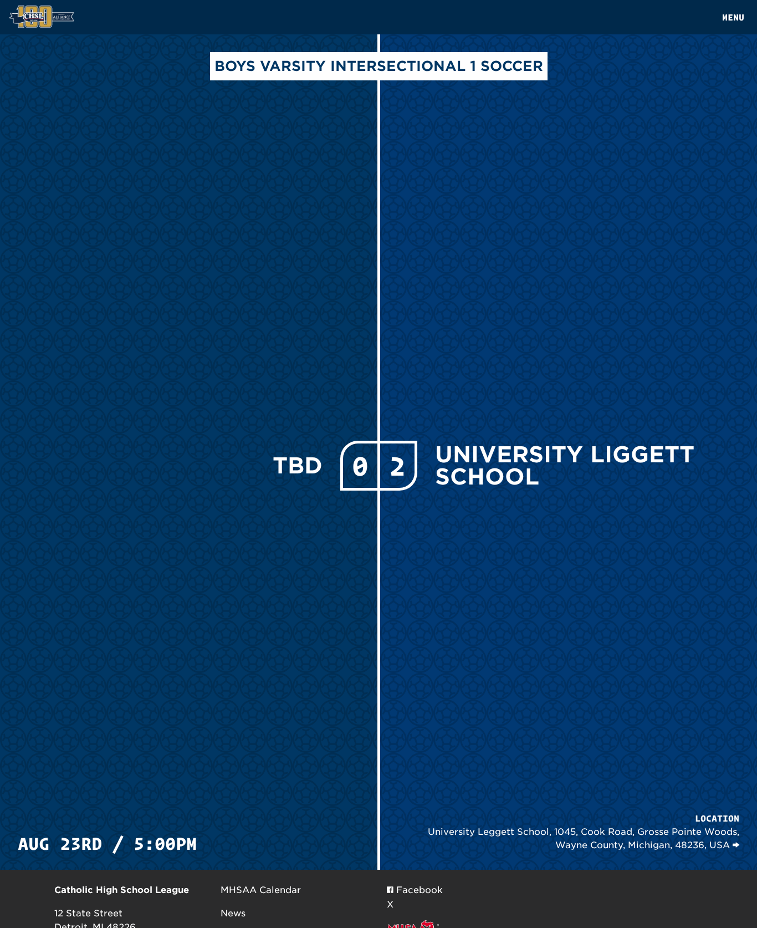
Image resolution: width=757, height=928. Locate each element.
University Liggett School (564, 465)
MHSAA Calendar (261, 890)
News (233, 913)
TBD (298, 465)
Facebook (418, 890)
